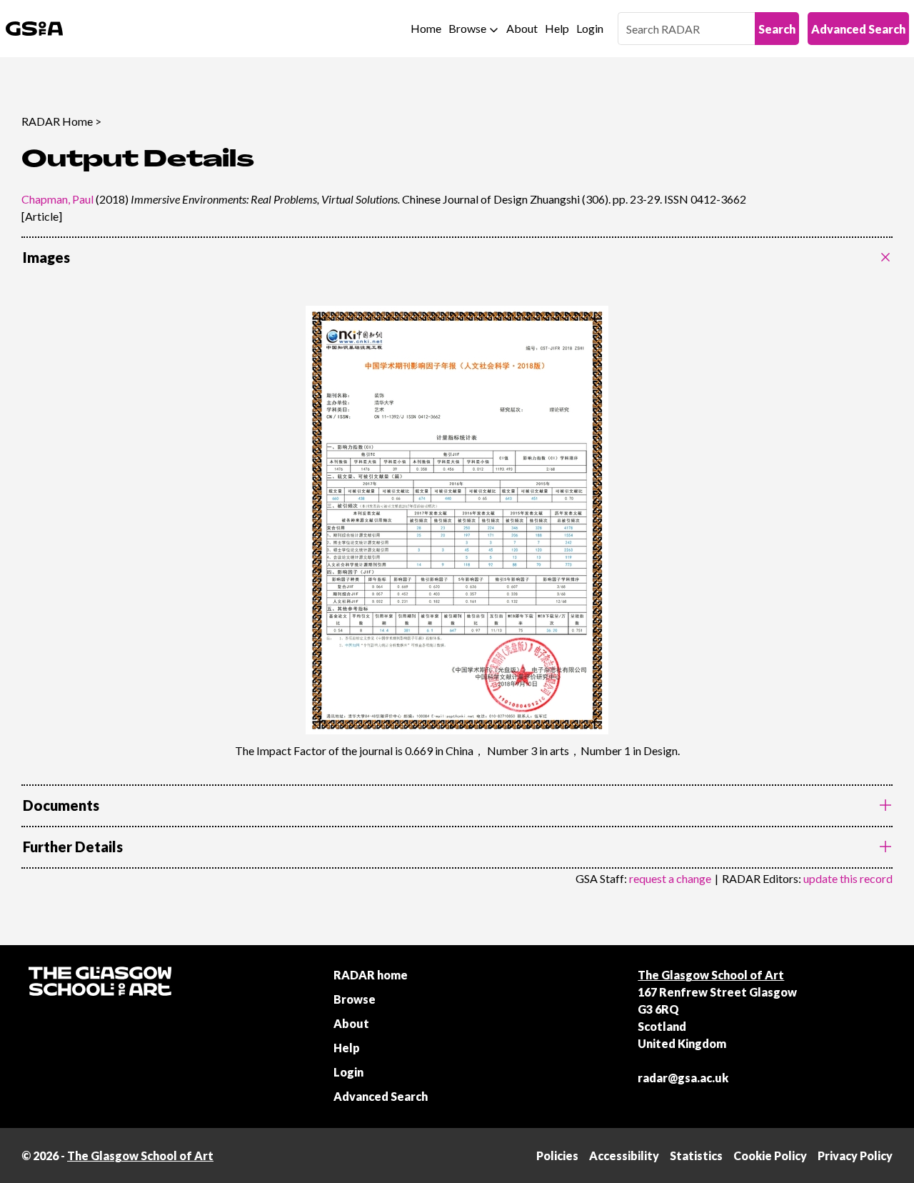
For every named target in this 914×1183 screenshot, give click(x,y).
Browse (467, 28)
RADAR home (370, 975)
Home (426, 28)
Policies (557, 1155)
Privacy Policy (855, 1155)
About (522, 28)
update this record (848, 878)
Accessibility (624, 1155)
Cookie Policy (770, 1155)
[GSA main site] (34, 28)
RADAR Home (57, 121)
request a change (670, 878)
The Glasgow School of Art (711, 975)
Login (589, 28)
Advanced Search (858, 29)
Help (557, 28)
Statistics (696, 1155)
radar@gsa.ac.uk (683, 1077)
